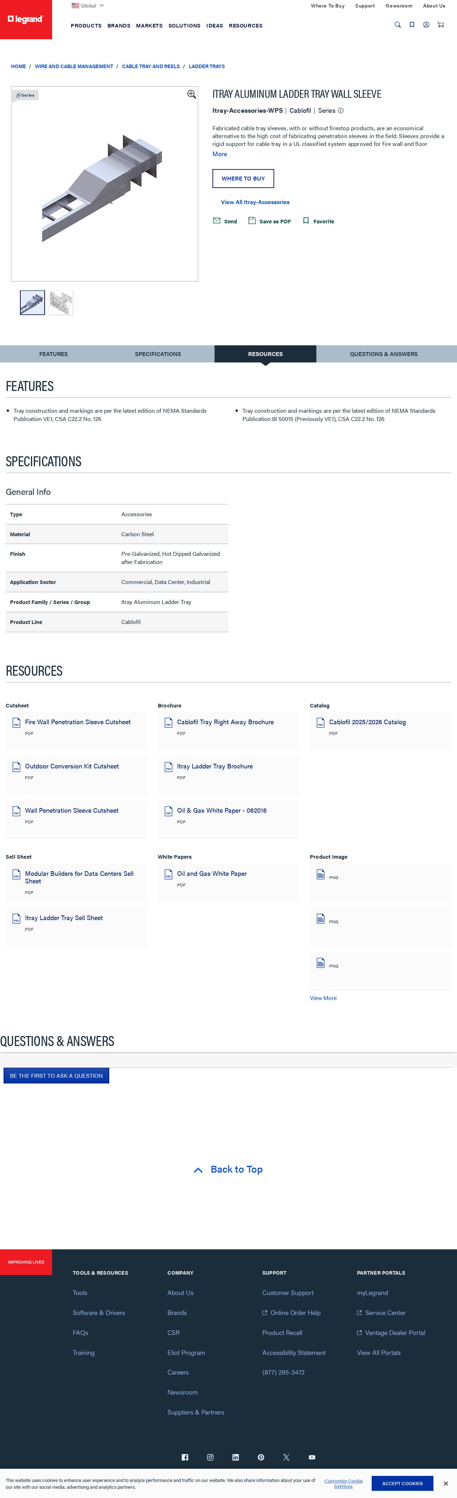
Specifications (158, 354)
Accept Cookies (402, 1483)
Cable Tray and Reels (151, 66)
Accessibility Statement (294, 1352)
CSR (173, 1332)
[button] (191, 93)
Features (53, 355)
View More (323, 998)
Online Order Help (296, 1312)
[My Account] (426, 25)
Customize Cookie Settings (344, 1483)
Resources (265, 354)
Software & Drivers (99, 1312)
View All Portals (379, 1352)
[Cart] (441, 25)
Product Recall (282, 1332)
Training (84, 1352)
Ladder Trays (207, 66)
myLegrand (372, 1292)
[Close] (446, 1484)
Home (18, 66)
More (219, 153)
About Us (180, 1292)
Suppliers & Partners (195, 1411)
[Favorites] (412, 25)
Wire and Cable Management (74, 66)
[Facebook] (185, 1458)
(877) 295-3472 (283, 1371)
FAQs (80, 1332)
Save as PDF (274, 221)
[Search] (398, 25)
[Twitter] (286, 1458)
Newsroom (182, 1391)
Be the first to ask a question (56, 1075)
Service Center (385, 1312)
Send (230, 221)
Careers (178, 1371)
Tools (80, 1292)
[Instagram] (210, 1458)
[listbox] (104, 183)
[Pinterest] (261, 1458)
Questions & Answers (384, 354)
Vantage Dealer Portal (395, 1332)
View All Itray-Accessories (255, 202)
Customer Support (287, 1292)
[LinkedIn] (235, 1458)
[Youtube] (312, 1458)
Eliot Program (186, 1352)
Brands (177, 1312)
